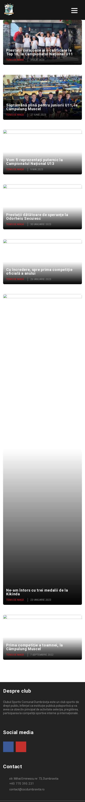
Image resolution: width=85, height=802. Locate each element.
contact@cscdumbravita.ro (27, 789)
